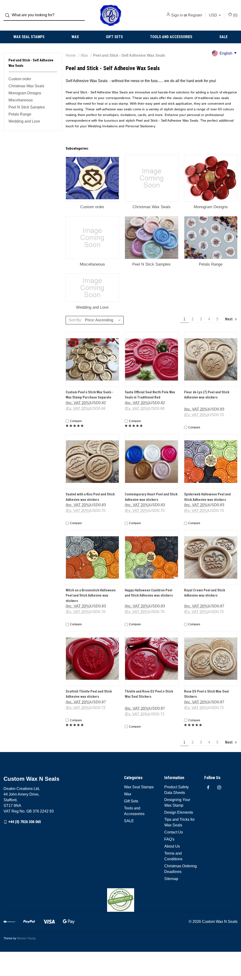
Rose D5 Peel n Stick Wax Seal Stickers (206, 694)
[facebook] (208, 787)
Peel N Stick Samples (26, 107)
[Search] (9, 15)
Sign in (177, 15)
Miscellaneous (20, 100)
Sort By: (75, 320)
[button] (120, 900)
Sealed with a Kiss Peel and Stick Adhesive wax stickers (90, 497)
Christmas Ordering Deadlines (180, 869)
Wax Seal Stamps (28, 37)
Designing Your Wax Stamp (177, 802)
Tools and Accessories (171, 37)
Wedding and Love (24, 121)
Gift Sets (114, 37)
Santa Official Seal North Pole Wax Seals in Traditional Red (150, 395)
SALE (223, 37)
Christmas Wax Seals (26, 86)
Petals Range (19, 114)
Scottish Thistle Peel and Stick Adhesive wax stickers (89, 694)
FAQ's (169, 839)
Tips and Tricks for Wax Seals (179, 822)
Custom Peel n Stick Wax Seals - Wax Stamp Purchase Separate (89, 395)
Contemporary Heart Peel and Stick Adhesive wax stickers (151, 497)
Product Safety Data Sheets (176, 790)
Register (195, 15)
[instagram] (219, 787)
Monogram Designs (24, 93)
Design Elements (178, 812)
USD (213, 15)
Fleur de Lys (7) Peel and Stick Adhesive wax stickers (206, 395)
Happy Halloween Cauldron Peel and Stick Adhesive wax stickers (149, 593)
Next (229, 319)
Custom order (19, 79)
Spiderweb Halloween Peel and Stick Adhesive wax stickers (207, 497)
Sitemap (171, 879)
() (234, 15)
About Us (172, 846)
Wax (75, 37)
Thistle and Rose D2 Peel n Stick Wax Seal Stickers (149, 694)
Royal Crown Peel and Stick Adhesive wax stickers (204, 593)
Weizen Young (26, 938)
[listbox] (103, 320)
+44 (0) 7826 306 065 (24, 822)
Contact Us (173, 832)
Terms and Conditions (173, 856)
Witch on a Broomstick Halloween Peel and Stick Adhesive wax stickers (91, 595)
